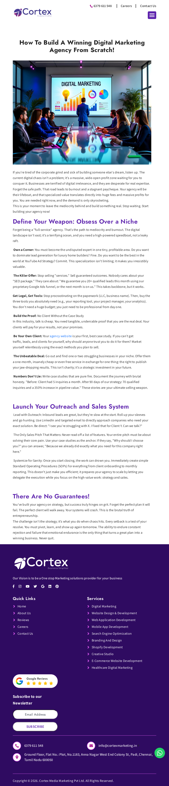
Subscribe (35, 726)
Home (22, 606)
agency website (61, 336)
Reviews (23, 620)
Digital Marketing (104, 606)
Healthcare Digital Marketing (112, 667)
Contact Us (148, 6)
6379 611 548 (103, 6)
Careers (126, 6)
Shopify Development (107, 647)
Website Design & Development (114, 613)
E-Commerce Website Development (117, 661)
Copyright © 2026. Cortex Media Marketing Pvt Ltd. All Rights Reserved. (63, 781)
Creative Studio (103, 654)
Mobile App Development (110, 627)
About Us (24, 613)
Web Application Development (114, 620)
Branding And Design (107, 640)
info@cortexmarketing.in (118, 745)
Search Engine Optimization (112, 633)
